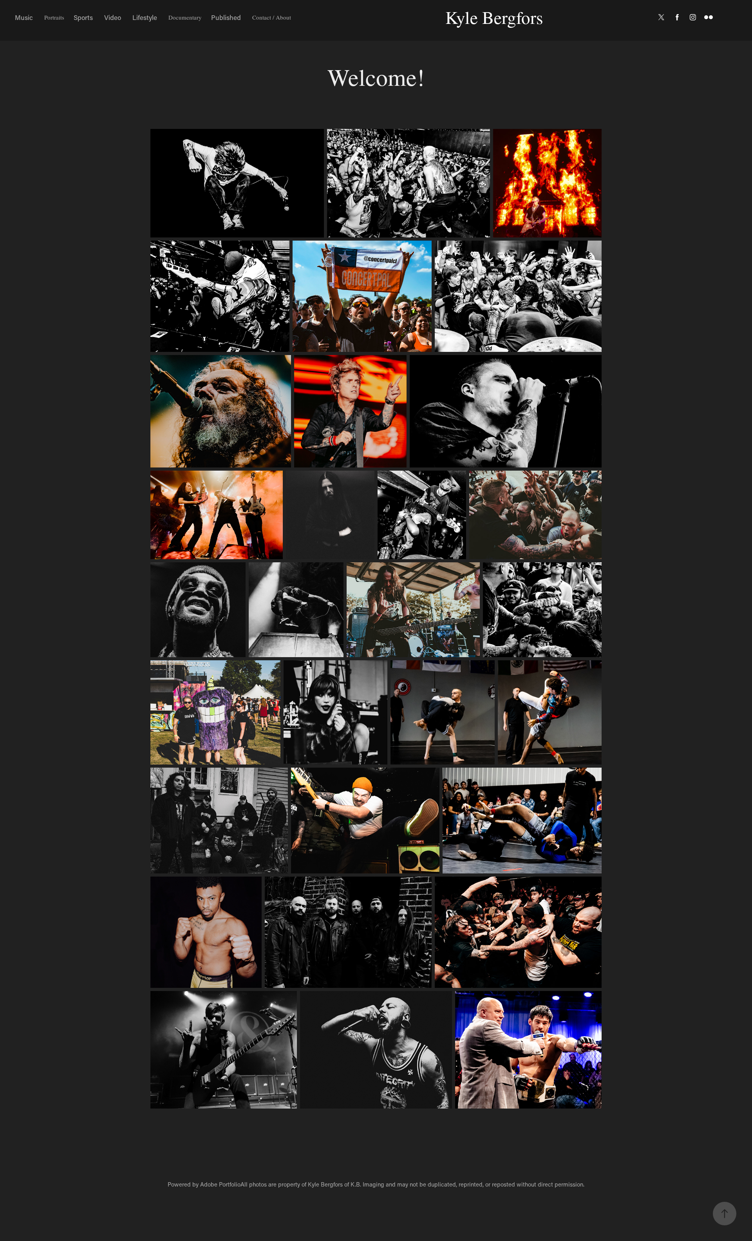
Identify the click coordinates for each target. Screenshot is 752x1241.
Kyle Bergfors (494, 17)
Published (226, 17)
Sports (83, 17)
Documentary (185, 17)
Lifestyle (144, 17)
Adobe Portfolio (220, 1184)
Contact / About (271, 17)
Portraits (54, 17)
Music (24, 17)
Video (112, 17)
